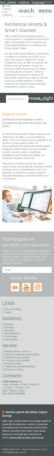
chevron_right (38, 98)
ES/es (42, 2)
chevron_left (14, 98)
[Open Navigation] (45, 11)
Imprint (23, 452)
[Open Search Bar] (26, 11)
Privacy (44, 449)
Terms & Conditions (30, 449)
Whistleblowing (10, 452)
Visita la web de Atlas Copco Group (26, 437)
